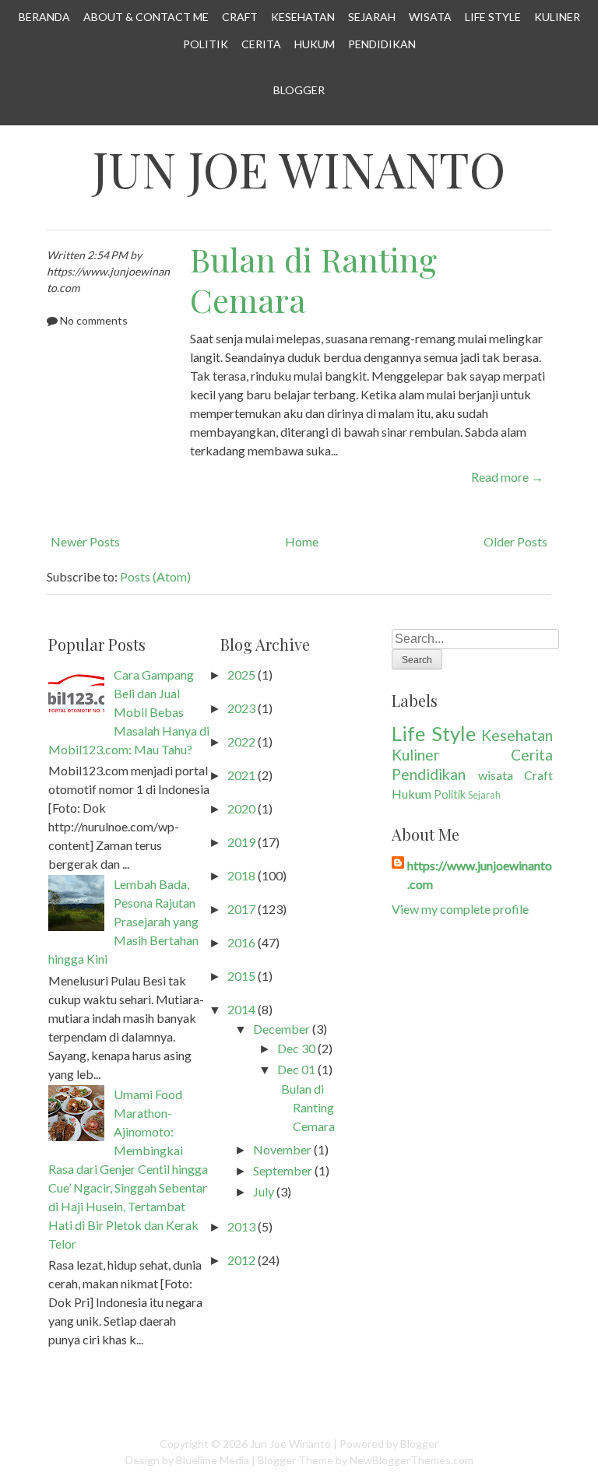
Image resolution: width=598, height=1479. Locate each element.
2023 (241, 708)
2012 (241, 1259)
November (282, 1149)
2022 (241, 741)
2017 (241, 908)
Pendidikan (382, 44)
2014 (241, 1009)
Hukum (314, 44)
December (281, 1028)
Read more (507, 476)
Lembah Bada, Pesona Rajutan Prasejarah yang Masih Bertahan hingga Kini (123, 921)
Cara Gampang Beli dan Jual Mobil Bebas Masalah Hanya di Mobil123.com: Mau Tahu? (128, 712)
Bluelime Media (212, 1460)
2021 (241, 775)
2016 (241, 942)
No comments (94, 320)
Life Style (493, 16)
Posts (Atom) (155, 576)
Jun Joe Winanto (299, 168)
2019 (241, 841)
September (282, 1170)
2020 (241, 808)
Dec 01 (296, 1069)
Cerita (261, 44)
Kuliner (557, 16)
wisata (495, 775)
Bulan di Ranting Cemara (313, 279)
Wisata (430, 16)
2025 (241, 674)
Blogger (299, 90)
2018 (241, 875)
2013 (241, 1226)
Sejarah (372, 16)
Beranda (44, 16)
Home (301, 541)
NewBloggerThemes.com (411, 1460)
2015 (241, 975)
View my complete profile (460, 908)
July (263, 1191)
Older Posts (515, 541)
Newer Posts (85, 541)
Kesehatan (303, 16)
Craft (240, 16)
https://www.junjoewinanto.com (479, 874)
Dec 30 (296, 1048)
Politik (205, 44)
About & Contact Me (146, 16)
